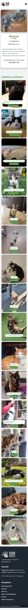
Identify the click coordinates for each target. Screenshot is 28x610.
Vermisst (4, 588)
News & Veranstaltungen (8, 594)
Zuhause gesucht (6, 586)
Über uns (4, 591)
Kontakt (3, 597)
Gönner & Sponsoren (7, 599)
